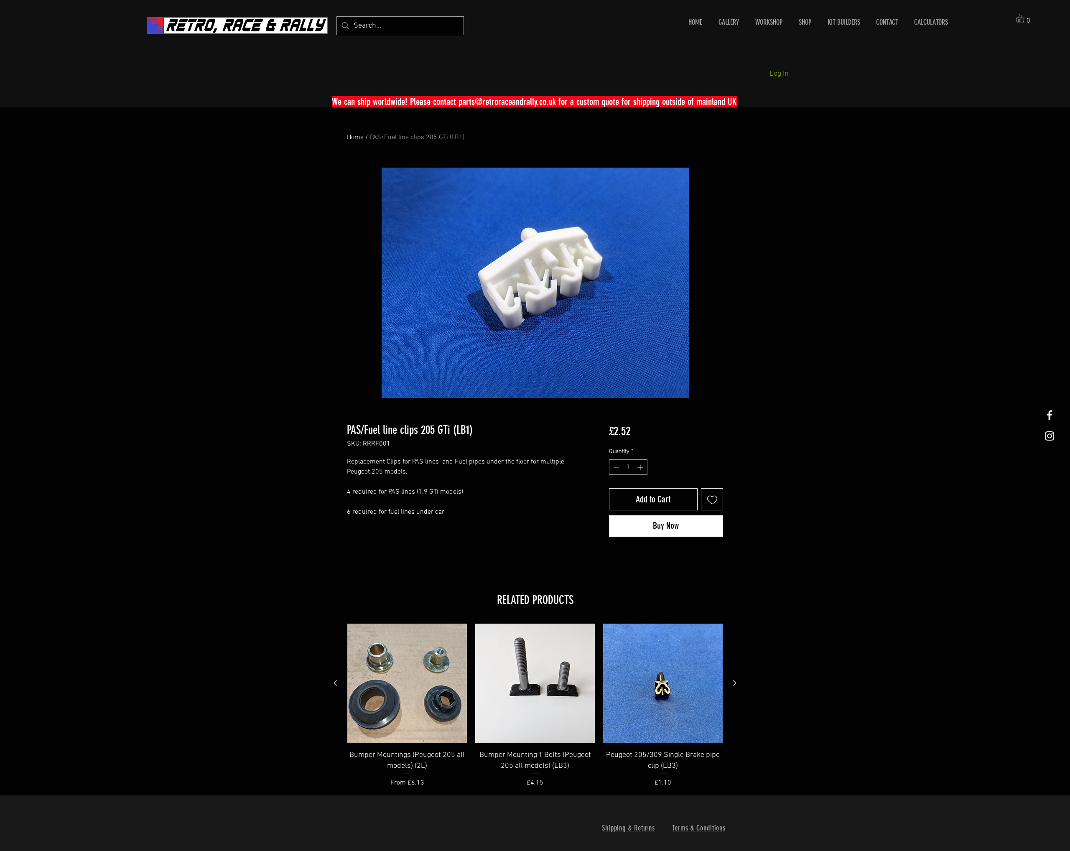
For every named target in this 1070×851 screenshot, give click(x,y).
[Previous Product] (335, 683)
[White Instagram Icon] (1049, 436)
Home (355, 137)
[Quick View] (407, 683)
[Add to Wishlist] (712, 499)
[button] (1025, 18)
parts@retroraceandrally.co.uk (507, 101)
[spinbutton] (628, 467)
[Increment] (641, 467)
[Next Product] (735, 683)
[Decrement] (615, 467)
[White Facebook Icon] (1049, 415)
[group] (535, 705)
